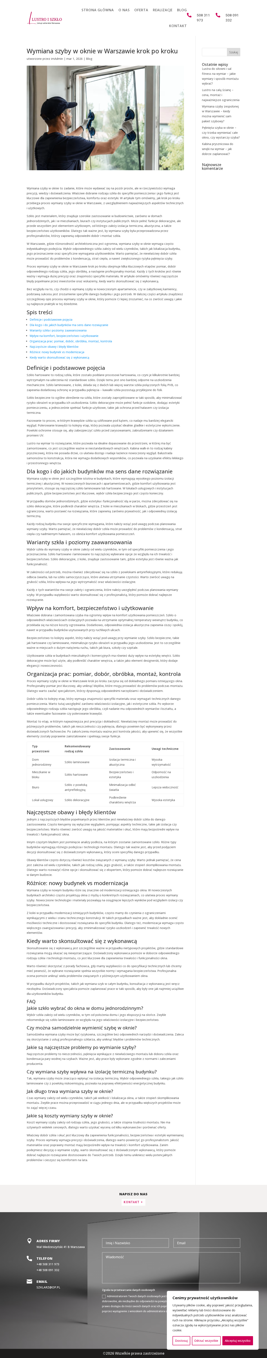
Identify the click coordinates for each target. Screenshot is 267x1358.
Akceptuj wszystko (238, 1341)
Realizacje (163, 10)
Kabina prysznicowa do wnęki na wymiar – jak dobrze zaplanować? (217, 149)
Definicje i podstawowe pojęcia (51, 319)
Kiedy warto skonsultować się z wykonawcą (59, 357)
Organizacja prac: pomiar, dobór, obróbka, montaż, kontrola (71, 341)
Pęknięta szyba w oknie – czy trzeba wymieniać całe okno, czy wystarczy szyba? (221, 133)
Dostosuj (181, 1341)
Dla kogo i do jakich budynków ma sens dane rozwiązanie (69, 325)
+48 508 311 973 (48, 1264)
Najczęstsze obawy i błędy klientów (54, 347)
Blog (182, 10)
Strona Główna (98, 10)
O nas (124, 10)
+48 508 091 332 (48, 1270)
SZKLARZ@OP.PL (48, 1287)
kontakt (132, 1202)
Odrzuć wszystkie (206, 1341)
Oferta (141, 10)
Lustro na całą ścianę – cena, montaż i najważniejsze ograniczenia (220, 95)
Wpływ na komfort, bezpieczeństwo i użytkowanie (64, 336)
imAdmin (57, 59)
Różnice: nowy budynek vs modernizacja (57, 352)
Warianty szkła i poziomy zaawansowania (58, 330)
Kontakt (178, 26)
